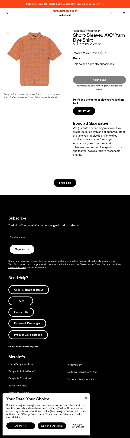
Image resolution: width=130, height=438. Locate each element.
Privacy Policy (74, 364)
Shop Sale (65, 182)
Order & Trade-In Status (28, 289)
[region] (46, 414)
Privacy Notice (101, 264)
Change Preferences (77, 426)
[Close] (86, 398)
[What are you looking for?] (110, 13)
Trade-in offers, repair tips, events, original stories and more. (44, 225)
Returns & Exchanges (27, 323)
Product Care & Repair (28, 334)
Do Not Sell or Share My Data (23, 346)
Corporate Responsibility (80, 379)
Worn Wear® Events (18, 392)
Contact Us (21, 312)
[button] (6, 12)
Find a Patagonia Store (20, 364)
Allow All (20, 426)
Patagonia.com (88, 85)
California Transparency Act (82, 371)
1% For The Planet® (18, 385)
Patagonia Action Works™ (21, 371)
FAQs (21, 301)
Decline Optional (52, 426)
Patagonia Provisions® (20, 378)
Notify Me (84, 111)
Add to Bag (99, 80)
